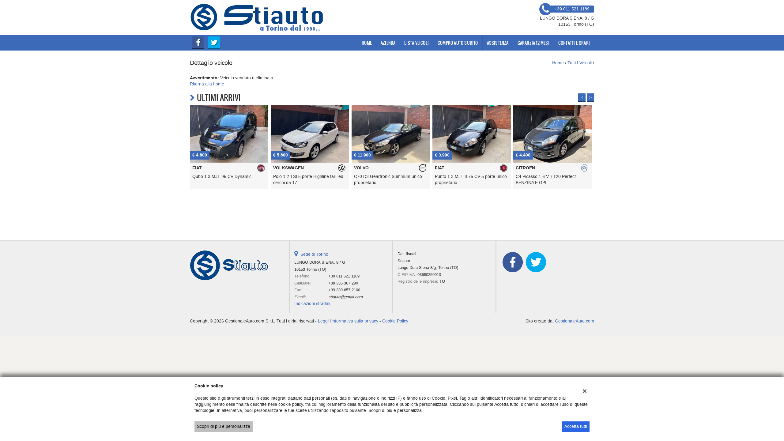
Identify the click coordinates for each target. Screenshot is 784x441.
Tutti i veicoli (579, 63)
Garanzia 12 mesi (533, 43)
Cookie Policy (395, 321)
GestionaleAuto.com (574, 321)
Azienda (388, 43)
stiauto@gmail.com (345, 297)
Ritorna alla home (207, 84)
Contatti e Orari (574, 43)
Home (367, 43)
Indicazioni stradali (312, 304)
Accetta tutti (575, 426)
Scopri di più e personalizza (223, 426)
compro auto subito (458, 43)
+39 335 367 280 (343, 283)
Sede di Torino (314, 254)
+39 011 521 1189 (344, 276)
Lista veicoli (416, 43)
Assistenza (498, 43)
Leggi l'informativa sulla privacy (348, 321)
